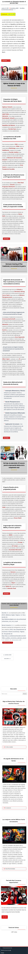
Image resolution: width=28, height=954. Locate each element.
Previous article (8, 654)
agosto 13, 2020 (5, 8)
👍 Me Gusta (4, 60)
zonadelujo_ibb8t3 (14, 8)
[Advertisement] (14, 670)
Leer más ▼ (6, 238)
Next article (6, 658)
